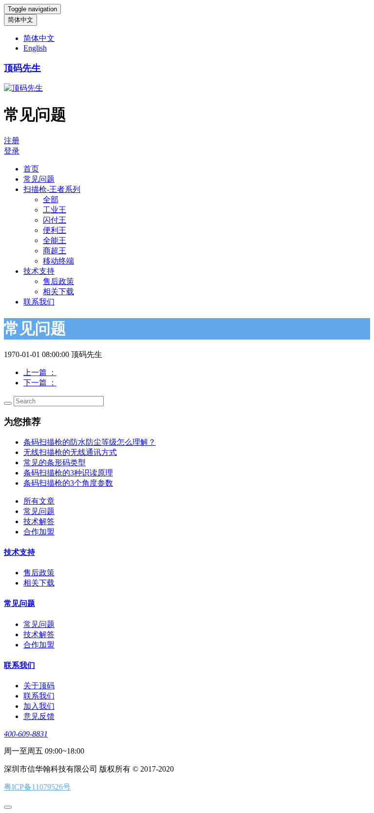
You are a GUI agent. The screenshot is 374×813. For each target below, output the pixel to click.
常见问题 (39, 179)
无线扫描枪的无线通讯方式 (70, 452)
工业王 (54, 210)
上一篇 (39, 372)
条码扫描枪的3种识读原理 (68, 473)
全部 (50, 199)
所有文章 (39, 501)
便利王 (54, 230)
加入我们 (39, 706)
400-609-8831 (26, 734)
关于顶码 (39, 685)
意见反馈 (39, 716)
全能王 (54, 240)
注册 (11, 140)
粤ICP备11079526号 (37, 787)
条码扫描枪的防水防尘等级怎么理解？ (89, 442)
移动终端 (58, 261)
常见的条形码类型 (54, 462)
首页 (31, 169)
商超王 (54, 250)
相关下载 (58, 291)
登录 (11, 151)
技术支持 (39, 271)
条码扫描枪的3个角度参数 (68, 483)
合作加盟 (39, 532)
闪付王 (54, 220)
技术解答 (39, 521)
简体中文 (20, 19)
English (35, 48)
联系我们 (39, 302)
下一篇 (39, 382)
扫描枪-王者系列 (51, 189)
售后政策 (58, 281)
